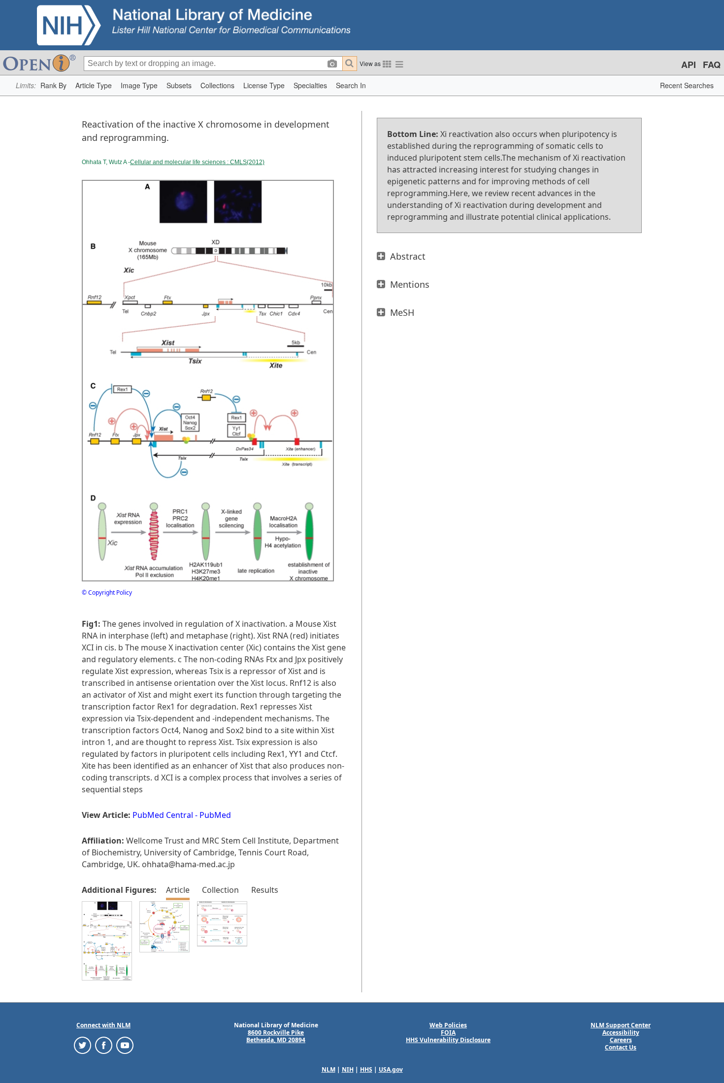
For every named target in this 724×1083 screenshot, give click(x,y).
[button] (53, 85)
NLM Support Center (621, 1025)
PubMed (215, 815)
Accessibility (620, 1032)
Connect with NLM (103, 1025)
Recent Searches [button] (687, 85)
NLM (328, 1069)
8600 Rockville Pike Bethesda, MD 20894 (275, 1036)
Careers (621, 1040)
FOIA (448, 1032)
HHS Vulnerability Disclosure (448, 1040)
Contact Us (620, 1047)
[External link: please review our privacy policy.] (82, 1045)
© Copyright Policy (107, 592)
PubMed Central (162, 815)
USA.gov (391, 1069)
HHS (366, 1069)
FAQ (712, 64)
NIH (348, 1069)
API (688, 64)
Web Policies (448, 1025)
